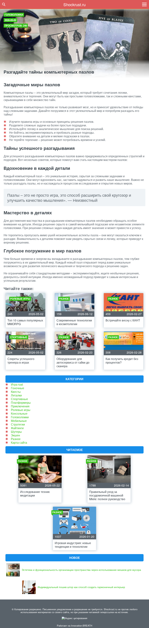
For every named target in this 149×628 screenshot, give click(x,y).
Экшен (15, 435)
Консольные (19, 413)
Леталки (16, 395)
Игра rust (17, 384)
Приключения (20, 406)
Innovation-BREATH (81, 625)
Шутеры (16, 432)
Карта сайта (19, 442)
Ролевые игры (20, 410)
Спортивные (19, 399)
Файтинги (17, 428)
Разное (16, 439)
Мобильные (19, 421)
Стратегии (18, 424)
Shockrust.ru (74, 4)
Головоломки (14, 14)
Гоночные (17, 388)
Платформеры (21, 402)
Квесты (16, 392)
